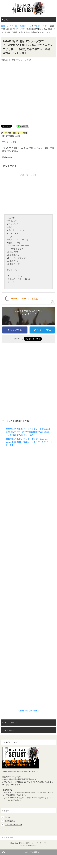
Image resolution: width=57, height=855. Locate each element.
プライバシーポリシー (13, 825)
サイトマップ (9, 838)
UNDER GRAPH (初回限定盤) (24, 298)
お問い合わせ (10, 821)
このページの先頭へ (31, 852)
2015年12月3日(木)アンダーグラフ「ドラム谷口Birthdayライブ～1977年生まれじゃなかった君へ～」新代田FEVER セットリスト (28, 432)
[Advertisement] (28, 93)
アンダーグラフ (23, 60)
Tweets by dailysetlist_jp (28, 711)
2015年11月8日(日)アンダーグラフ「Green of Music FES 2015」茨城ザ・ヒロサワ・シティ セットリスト (29, 442)
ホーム (7, 817)
